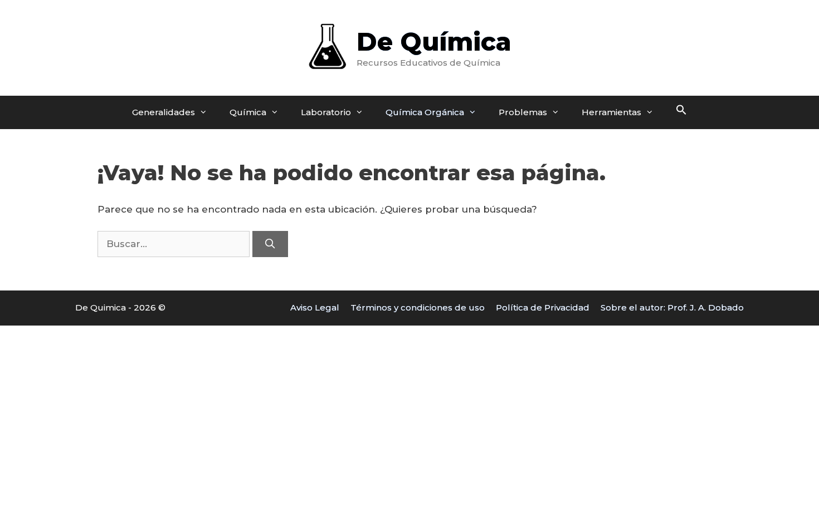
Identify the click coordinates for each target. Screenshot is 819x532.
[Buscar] (270, 244)
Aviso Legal (314, 307)
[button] (681, 112)
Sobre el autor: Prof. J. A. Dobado (672, 307)
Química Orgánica (425, 112)
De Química (434, 41)
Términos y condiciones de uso (417, 307)
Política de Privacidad (542, 307)
